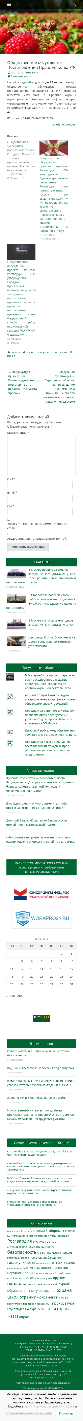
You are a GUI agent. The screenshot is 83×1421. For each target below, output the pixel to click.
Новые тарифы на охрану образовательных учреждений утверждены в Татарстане (34, 1203)
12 (22, 969)
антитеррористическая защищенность (30, 1246)
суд (10, 1308)
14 (41, 969)
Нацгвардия (62, 1235)
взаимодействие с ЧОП (21, 1257)
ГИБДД (72, 1231)
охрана (15, 1283)
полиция (63, 1297)
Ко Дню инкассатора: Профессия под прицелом (40, 1068)
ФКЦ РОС (44, 1241)
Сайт (10, 506)
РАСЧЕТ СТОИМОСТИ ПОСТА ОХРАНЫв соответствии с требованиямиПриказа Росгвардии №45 (41, 867)
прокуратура (63, 1303)
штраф (24, 1317)
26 (22, 984)
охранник (29, 1297)
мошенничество (54, 1267)
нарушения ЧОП (21, 1272)
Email (12, 492)
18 (11, 976)
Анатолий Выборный (46, 1230)
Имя (11, 479)
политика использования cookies (49, 1406)
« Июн (10, 996)
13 (31, 969)
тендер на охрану (27, 1309)
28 (41, 984)
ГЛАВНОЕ (41, 562)
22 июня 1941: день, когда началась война (36, 1098)
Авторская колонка (41, 770)
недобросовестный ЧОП (20, 1278)
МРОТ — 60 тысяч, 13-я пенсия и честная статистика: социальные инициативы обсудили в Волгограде (40, 1179)
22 (51, 976)
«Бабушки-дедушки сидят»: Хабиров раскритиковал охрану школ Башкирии (39, 1191)
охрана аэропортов (37, 352)
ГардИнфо (41, 23)
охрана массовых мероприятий (40, 1284)
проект (11, 355)
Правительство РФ (61, 352)
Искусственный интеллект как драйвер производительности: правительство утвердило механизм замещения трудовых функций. (41, 1114)
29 (51, 984)
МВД (53, 1235)
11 (11, 969)
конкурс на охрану (63, 1263)
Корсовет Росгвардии (37, 1235)
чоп (12, 1316)
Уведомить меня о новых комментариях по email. (37, 526)
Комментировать (20, 76)
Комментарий (18, 433)
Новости (33, 72)
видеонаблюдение (49, 1257)
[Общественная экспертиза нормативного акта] (23, 160)
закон (31, 1263)
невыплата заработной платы (53, 1273)
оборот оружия (43, 1278)
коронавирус (15, 1267)
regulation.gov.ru (32, 82)
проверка (28, 1303)
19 (22, 976)
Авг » (20, 996)
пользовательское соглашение (29, 1413)
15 (51, 969)
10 (71, 961)
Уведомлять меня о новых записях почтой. (37, 538)
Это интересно (41, 1043)
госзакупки (17, 1262)
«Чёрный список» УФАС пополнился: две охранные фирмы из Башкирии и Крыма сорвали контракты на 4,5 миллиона (40, 1166)
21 (41, 976)
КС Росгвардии (16, 1235)
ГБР (65, 1231)
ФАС (35, 1241)
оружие (59, 1277)
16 (61, 969)
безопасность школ (54, 1252)
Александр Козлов (18, 1231)
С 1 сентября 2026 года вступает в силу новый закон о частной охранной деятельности (40, 1153)
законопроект (43, 1262)
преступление (14, 1303)
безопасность (21, 1252)
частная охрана (56, 1308)
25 (11, 984)
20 (31, 976)
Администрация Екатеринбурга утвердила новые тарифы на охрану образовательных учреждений (50, 699)
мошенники (31, 1268)
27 (31, 984)
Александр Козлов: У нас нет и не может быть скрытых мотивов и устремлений (51, 641)
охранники (48, 1297)
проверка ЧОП (43, 1303)
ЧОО (53, 1241)
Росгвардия (19, 1241)
